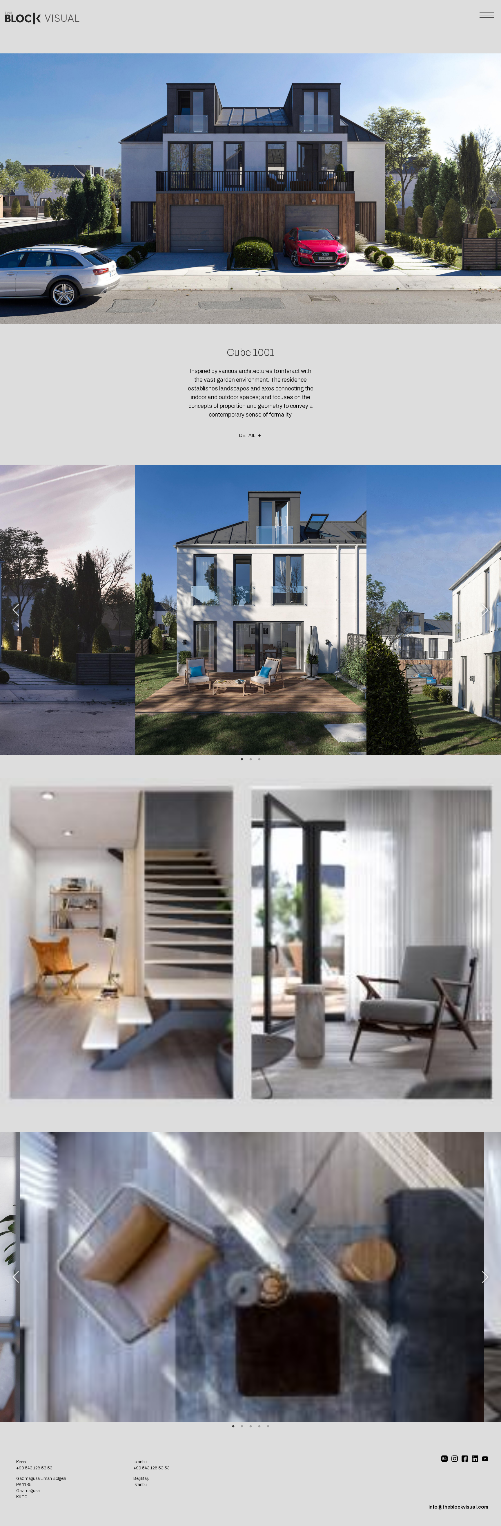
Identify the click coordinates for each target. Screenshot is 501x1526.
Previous (16, 610)
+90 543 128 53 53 (34, 1468)
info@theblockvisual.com (458, 1507)
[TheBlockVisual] (42, 22)
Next (485, 610)
